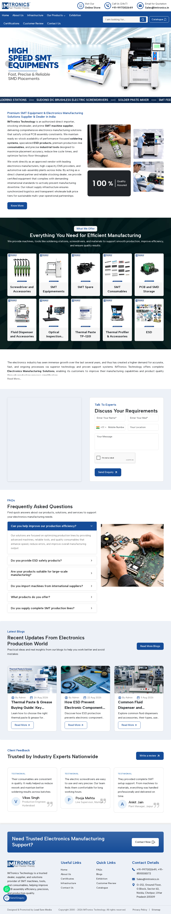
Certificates (67, 878)
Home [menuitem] (5, 15)
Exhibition (101, 878)
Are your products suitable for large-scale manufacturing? (39, 573)
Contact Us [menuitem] (54, 23)
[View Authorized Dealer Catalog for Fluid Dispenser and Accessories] (21, 313)
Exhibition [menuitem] (75, 15)
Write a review (148, 755)
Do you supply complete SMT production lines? (42, 608)
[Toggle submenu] (64, 15)
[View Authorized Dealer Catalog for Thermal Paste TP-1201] (85, 313)
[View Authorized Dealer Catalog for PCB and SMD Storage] (149, 268)
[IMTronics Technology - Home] (16, 5)
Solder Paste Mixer (77, 99)
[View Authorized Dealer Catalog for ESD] (149, 313)
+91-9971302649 (146, 869)
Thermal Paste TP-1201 (85, 334)
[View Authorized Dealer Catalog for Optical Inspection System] (53, 313)
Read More (21, 725)
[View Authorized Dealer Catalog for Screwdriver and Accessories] (21, 268)
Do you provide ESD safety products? (36, 560)
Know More (17, 205)
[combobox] (101, 427)
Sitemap (156, 909)
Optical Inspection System (53, 334)
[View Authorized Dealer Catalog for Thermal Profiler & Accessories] (117, 313)
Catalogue (102, 887)
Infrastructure (68, 883)
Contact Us (67, 887)
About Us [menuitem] (18, 15)
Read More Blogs (150, 646)
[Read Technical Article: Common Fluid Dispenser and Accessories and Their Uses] (138, 679)
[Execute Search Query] (143, 19)
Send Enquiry (106, 472)
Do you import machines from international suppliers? (47, 586)
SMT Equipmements (53, 289)
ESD (149, 332)
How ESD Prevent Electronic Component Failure (84, 705)
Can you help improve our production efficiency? (43, 526)
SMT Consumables (117, 289)
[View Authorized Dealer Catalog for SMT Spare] (85, 268)
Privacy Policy (140, 909)
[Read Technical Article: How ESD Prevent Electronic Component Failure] (85, 679)
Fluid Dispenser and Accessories (22, 334)
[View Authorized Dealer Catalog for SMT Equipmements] (53, 268)
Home (64, 869)
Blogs (99, 874)
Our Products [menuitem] (55, 15)
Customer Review (106, 883)
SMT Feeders (112, 99)
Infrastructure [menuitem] (35, 15)
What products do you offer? (30, 597)
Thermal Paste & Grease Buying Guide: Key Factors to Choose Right (31, 705)
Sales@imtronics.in (148, 879)
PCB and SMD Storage (149, 289)
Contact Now (143, 842)
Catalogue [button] (157, 19)
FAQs (99, 869)
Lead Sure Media (43, 909)
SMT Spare (85, 287)
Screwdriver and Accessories (22, 289)
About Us (66, 874)
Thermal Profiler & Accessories (117, 334)
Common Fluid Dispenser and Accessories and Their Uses (136, 705)
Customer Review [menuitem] (33, 23)
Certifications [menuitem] (11, 23)
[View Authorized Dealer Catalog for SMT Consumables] (117, 268)
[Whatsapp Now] (6, 889)
